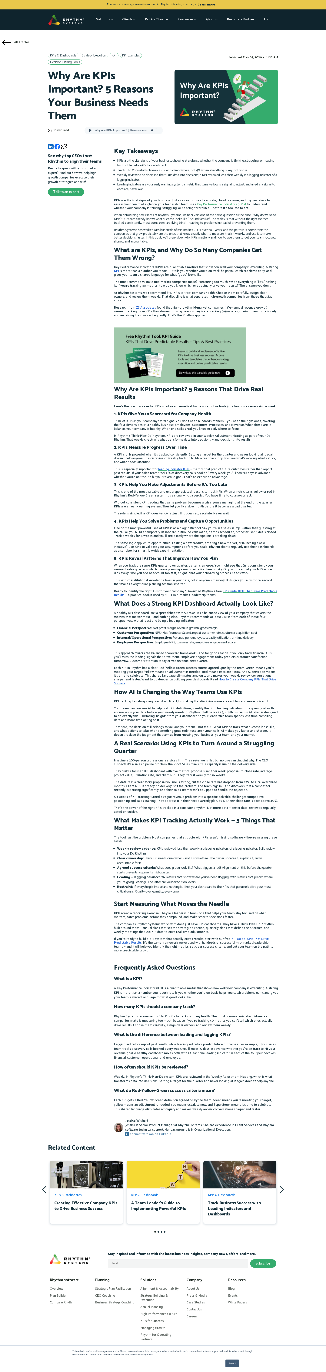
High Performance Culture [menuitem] (158, 1314)
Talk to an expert (66, 192)
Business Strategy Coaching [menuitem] (114, 1302)
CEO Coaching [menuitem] (105, 1296)
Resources (186, 19)
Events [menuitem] (233, 1296)
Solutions (103, 19)
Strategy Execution (94, 55)
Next (282, 1189)
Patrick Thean (155, 19)
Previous (44, 1190)
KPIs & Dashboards (63, 55)
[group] (124, 130)
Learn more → (208, 4)
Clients (127, 19)
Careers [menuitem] (192, 1316)
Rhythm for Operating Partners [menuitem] (155, 1337)
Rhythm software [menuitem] (64, 1280)
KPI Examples (131, 55)
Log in (268, 19)
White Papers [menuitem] (237, 1302)
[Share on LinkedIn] (51, 147)
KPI (114, 55)
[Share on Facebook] (57, 147)
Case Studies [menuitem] (196, 1302)
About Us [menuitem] (193, 1289)
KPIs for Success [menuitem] (152, 1321)
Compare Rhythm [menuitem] (62, 1302)
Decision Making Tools (65, 62)
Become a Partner (240, 19)
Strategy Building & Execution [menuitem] (154, 1298)
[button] (90, 130)
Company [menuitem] (194, 1280)
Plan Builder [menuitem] (58, 1296)
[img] (152, 130)
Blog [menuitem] (231, 1289)
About (210, 19)
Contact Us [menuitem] (194, 1309)
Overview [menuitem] (56, 1289)
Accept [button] (232, 1363)
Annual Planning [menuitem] (151, 1307)
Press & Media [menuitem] (197, 1296)
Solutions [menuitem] (148, 1280)
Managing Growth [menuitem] (152, 1328)
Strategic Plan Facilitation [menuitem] (113, 1289)
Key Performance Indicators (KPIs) (221, 204)
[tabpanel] (86, 1192)
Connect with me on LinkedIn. (150, 1134)
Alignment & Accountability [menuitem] (159, 1289)
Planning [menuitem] (102, 1280)
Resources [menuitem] (237, 1280)
